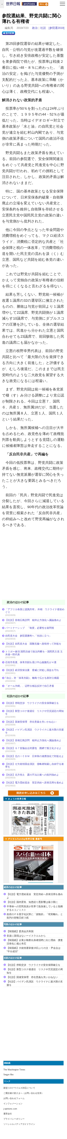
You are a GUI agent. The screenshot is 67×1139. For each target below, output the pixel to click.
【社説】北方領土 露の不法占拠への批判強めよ (32, 774)
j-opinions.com (10, 1109)
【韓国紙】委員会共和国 (20, 931)
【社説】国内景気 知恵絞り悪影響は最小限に (32, 902)
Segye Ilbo (8, 1074)
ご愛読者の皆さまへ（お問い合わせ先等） (23, 1093)
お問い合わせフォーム (14, 1098)
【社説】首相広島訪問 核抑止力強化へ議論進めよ (33, 620)
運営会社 (7, 1113)
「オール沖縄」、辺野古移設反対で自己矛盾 (29, 685)
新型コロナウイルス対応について (19, 1088)
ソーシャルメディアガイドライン (19, 1124)
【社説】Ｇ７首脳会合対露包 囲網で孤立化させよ (33, 748)
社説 (43, 27)
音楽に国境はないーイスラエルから (26, 935)
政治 (35, 27)
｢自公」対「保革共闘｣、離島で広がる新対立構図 (32, 677)
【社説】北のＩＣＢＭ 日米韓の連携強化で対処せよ (34, 756)
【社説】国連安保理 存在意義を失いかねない (30, 721)
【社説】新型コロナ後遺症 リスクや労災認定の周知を (34, 712)
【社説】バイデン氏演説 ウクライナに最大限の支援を (34, 731)
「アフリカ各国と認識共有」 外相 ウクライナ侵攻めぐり (34, 611)
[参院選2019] (56, 27)
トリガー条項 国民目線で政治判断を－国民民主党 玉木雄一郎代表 (34, 653)
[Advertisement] (33, 565)
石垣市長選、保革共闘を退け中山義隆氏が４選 (30, 662)
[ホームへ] (21, 4)
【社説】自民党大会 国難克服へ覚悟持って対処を (33, 643)
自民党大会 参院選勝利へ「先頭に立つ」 (28, 635)
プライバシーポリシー (14, 1119)
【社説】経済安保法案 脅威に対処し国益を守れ (32, 670)
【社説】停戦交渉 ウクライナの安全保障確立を (32, 703)
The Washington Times (14, 1069)
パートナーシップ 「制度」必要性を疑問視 (29, 627)
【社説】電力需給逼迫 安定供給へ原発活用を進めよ (34, 782)
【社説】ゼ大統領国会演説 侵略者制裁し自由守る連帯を (34, 765)
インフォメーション (12, 1103)
